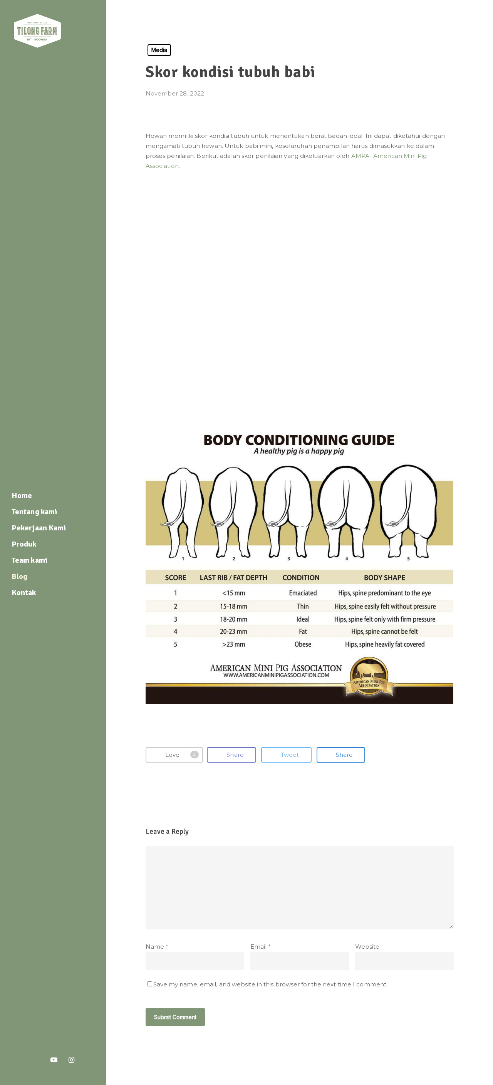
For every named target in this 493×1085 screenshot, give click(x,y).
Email (260, 946)
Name (157, 946)
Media (159, 50)
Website (367, 946)
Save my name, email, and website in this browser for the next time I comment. (270, 984)
